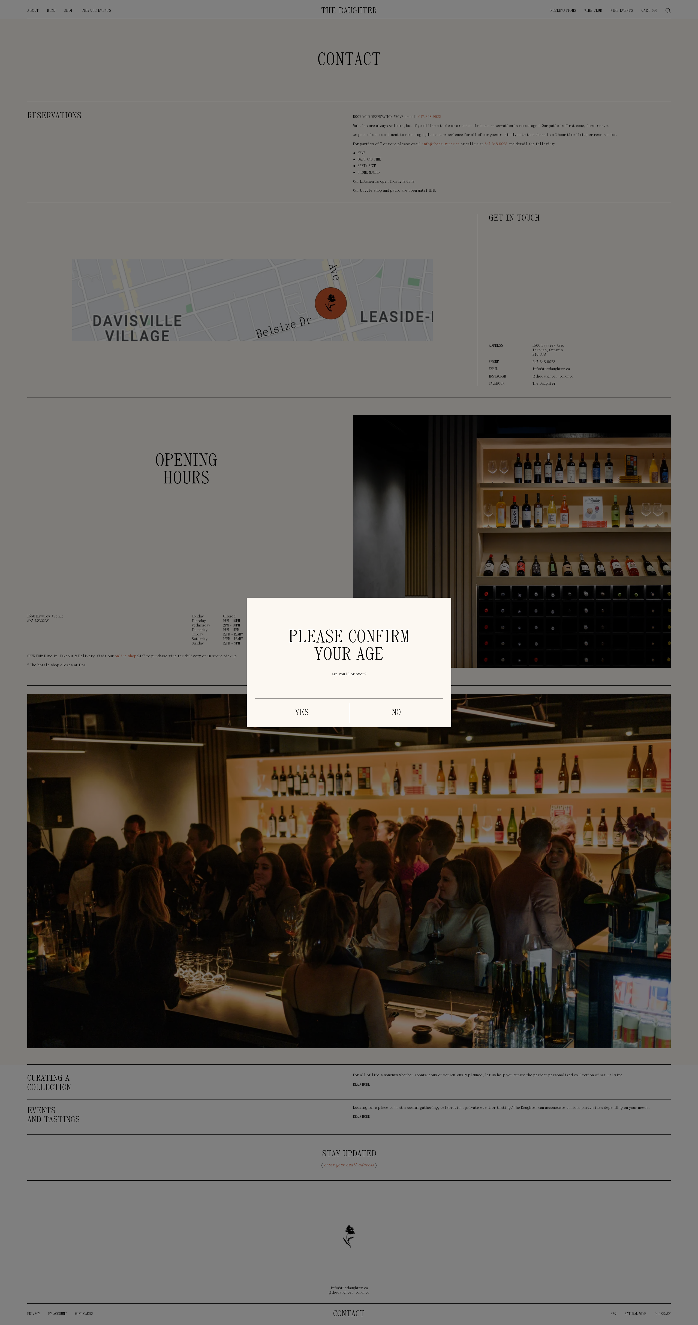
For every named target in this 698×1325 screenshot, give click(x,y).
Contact (349, 1314)
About (33, 11)
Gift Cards (84, 1314)
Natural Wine (635, 1314)
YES (302, 712)
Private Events (96, 11)
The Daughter (544, 384)
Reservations (563, 11)
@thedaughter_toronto (552, 377)
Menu (51, 11)
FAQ (613, 1314)
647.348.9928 (543, 362)
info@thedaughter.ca (551, 369)
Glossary (662, 1314)
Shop (68, 11)
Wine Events (621, 11)
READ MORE (361, 1085)
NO (396, 712)
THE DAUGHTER (349, 11)
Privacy (33, 1314)
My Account (57, 1314)
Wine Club (593, 11)
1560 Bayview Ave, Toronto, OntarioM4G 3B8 (548, 350)
